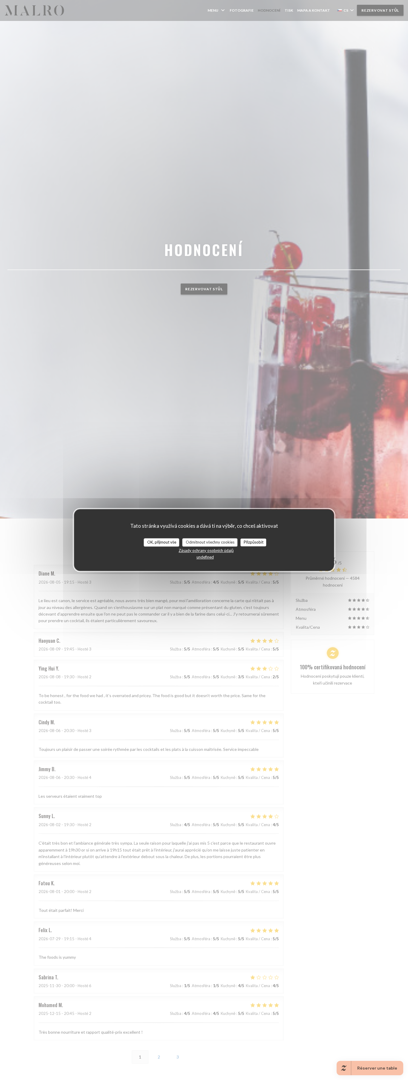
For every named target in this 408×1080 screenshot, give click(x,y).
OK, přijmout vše (161, 542)
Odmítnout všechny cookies (210, 542)
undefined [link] (205, 557)
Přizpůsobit (253, 542)
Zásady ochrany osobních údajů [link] (206, 550)
